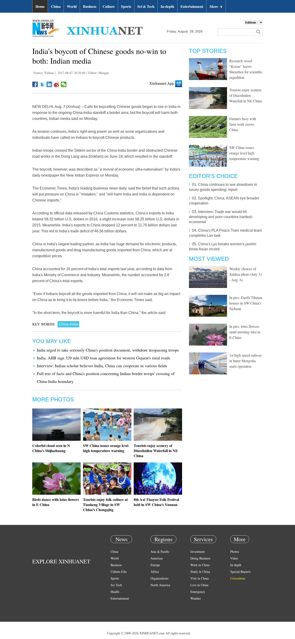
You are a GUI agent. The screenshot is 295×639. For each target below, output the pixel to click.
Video (234, 558)
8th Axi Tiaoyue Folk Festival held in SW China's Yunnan (156, 502)
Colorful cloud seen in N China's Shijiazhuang (51, 448)
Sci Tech (116, 585)
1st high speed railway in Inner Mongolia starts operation (245, 361)
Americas (156, 558)
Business (89, 6)
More (216, 6)
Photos (234, 551)
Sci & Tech (145, 6)
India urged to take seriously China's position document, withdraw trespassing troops (108, 350)
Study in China (200, 571)
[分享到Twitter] (42, 84)
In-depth (167, 6)
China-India (68, 324)
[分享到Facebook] (35, 84)
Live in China (199, 585)
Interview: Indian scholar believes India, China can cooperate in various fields (102, 365)
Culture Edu (119, 571)
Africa (154, 571)
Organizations (159, 578)
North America (160, 585)
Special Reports (240, 571)
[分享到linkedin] (49, 84)
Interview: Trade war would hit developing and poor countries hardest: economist (221, 217)
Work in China (199, 565)
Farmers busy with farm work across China (242, 124)
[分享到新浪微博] (56, 84)
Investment (197, 551)
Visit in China (199, 578)
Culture (109, 6)
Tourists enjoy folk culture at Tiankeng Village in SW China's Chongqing (105, 504)
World (72, 6)
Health (115, 591)
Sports (126, 6)
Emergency (197, 591)
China (56, 6)
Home (40, 6)
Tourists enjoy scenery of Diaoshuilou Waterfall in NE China (156, 450)
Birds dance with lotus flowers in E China (55, 502)
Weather (195, 598)
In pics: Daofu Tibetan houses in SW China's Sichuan (245, 303)
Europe (155, 565)
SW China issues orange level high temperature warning (105, 448)
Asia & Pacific (159, 551)
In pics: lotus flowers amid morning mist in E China (244, 332)
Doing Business (200, 558)
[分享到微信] (64, 84)
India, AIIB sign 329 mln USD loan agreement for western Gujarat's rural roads (103, 358)
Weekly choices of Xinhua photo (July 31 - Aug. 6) (245, 274)
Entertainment (191, 6)
